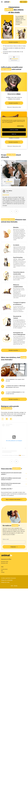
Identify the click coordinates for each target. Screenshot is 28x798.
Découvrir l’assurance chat (14, 146)
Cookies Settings (20, 125)
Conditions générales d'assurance (8, 578)
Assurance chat (4, 563)
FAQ (2, 570)
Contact (2, 572)
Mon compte (23, 1)
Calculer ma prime (13, 42)
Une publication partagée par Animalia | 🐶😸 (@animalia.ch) (14, 455)
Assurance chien (4, 561)
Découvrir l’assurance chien (14, 107)
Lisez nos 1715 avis (14, 60)
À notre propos (4, 569)
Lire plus (5, 205)
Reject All (14, 134)
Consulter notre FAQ (6, 488)
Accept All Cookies (14, 129)
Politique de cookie (5, 582)
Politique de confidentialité (7, 580)
